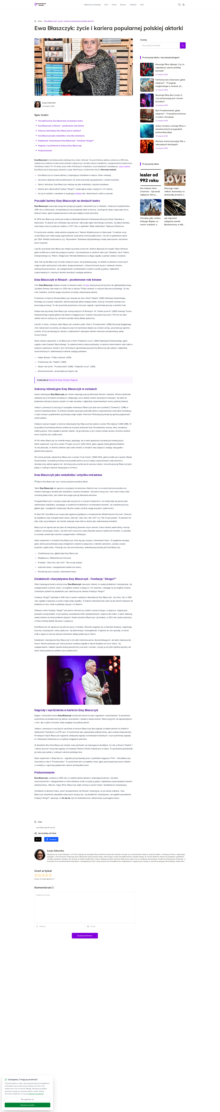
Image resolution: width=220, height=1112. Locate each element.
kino (87, 285)
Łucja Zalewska (49, 103)
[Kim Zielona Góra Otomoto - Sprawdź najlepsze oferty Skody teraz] (151, 177)
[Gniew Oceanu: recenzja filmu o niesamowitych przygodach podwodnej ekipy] (147, 131)
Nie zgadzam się (27, 1099)
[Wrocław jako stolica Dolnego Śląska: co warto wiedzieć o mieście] (151, 207)
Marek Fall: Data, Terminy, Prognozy (63, 380)
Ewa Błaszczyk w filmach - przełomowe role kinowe (61, 126)
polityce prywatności (36, 1094)
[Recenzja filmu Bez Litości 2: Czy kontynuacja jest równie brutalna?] (147, 100)
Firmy (114, 4)
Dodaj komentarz (84, 935)
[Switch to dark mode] (184, 5)
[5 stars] (50, 875)
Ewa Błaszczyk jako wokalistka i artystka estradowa (61, 136)
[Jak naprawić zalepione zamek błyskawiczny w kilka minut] (175, 207)
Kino (106, 4)
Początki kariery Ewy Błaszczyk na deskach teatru (60, 121)
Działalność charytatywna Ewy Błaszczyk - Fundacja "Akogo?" (66, 141)
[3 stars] (43, 875)
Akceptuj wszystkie (27, 1105)
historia (79, 193)
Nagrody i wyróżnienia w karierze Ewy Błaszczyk (60, 145)
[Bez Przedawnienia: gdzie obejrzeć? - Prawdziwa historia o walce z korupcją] (147, 115)
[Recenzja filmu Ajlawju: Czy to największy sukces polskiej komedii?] (147, 69)
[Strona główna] (35, 21)
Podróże (133, 4)
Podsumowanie (45, 150)
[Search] (179, 4)
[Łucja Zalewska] (37, 104)
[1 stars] (36, 875)
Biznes (123, 4)
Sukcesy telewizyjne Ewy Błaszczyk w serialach (59, 131)
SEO (142, 4)
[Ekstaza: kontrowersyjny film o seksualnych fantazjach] (147, 146)
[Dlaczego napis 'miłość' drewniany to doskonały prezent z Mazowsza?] (175, 177)
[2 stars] (39, 875)
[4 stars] (46, 875)
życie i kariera (124, 166)
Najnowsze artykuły (92, 4)
